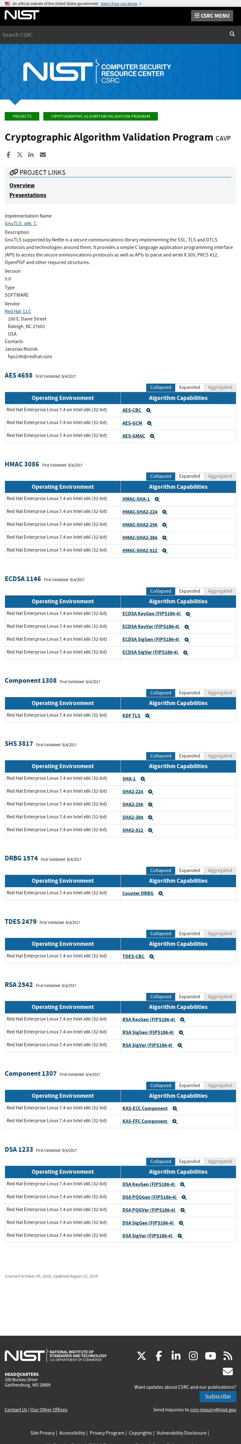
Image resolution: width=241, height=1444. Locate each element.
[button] (148, 410)
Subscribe (218, 1396)
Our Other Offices (48, 1410)
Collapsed (160, 387)
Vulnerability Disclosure (181, 1433)
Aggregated (220, 387)
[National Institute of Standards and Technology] (56, 1355)
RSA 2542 (19, 984)
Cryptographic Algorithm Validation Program (100, 116)
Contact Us (16, 1410)
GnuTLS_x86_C (21, 223)
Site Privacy (42, 1433)
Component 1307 (31, 1073)
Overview (22, 185)
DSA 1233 (19, 1149)
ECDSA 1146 (23, 579)
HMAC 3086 (22, 464)
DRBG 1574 (21, 858)
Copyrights (140, 1433)
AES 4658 (19, 375)
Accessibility (72, 1433)
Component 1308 (31, 680)
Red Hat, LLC (18, 311)
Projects (22, 116)
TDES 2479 (21, 921)
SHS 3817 (19, 743)
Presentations (27, 195)
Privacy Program (107, 1433)
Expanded (189, 387)
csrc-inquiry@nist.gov (213, 1410)
